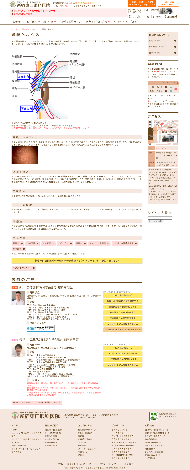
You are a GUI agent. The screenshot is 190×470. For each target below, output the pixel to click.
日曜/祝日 (67, 6)
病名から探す (155, 41)
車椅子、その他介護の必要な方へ (26, 449)
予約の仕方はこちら (22, 268)
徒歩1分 (70, 3)
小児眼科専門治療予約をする (123, 359)
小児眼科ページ (152, 458)
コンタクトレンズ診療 (154, 452)
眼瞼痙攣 (47, 243)
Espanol (171, 16)
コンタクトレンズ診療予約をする (123, 324)
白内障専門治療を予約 (122, 439)
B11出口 (173, 165)
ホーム (14, 29)
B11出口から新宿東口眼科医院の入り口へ (26, 440)
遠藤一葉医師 (51, 445)
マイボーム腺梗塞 (98, 243)
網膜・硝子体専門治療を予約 (124, 442)
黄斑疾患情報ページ (154, 442)
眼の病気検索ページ (87, 430)
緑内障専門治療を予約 (122, 449)
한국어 (157, 16)
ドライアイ (82, 442)
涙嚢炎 (79, 243)
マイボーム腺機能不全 (123, 243)
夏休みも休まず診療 (23, 14)
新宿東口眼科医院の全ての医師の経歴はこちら (35, 402)
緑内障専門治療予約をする (123, 312)
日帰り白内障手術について (156, 430)
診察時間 (71, 464)
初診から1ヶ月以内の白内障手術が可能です (34, 11)
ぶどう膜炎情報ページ (154, 445)
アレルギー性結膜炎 (87, 449)
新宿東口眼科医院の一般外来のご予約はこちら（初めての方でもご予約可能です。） (50, 128)
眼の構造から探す (157, 47)
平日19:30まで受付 (84, 3)
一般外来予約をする (123, 295)
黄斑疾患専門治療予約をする (123, 307)
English (134, 16)
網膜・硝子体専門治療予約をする (122, 301)
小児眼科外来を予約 (121, 458)
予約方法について (119, 430)
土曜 (60, 6)
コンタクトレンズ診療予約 (123, 436)
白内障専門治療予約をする (123, 318)
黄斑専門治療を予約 (121, 452)
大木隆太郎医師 (52, 439)
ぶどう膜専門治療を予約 (122, 455)
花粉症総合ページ (153, 455)
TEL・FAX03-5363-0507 (168, 3)
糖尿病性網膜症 (85, 433)
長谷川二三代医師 (53, 433)
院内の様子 (17, 452)
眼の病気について (29, 29)
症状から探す (155, 53)
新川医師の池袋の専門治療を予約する (123, 330)
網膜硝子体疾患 (85, 439)
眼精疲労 (82, 445)
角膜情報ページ (152, 449)
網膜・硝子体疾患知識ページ (157, 433)
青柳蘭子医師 (51, 442)
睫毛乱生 (17, 249)
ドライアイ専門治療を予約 (123, 445)
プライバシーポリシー (98, 464)
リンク (82, 464)
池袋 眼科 (129, 464)
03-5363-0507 (164, 148)
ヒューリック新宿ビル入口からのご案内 (26, 434)
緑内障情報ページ (153, 439)
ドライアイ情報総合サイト (156, 436)
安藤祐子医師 (51, 436)
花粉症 (81, 455)
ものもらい (63, 243)
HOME (60, 464)
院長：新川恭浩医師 (53, 430)
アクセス (15, 430)
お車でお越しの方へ (20, 445)
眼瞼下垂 (31, 243)
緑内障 (81, 436)
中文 (146, 16)
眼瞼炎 (16, 243)
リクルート (116, 464)
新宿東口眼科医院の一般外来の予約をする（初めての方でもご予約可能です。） (77, 260)
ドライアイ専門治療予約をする (122, 354)
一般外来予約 (118, 433)
